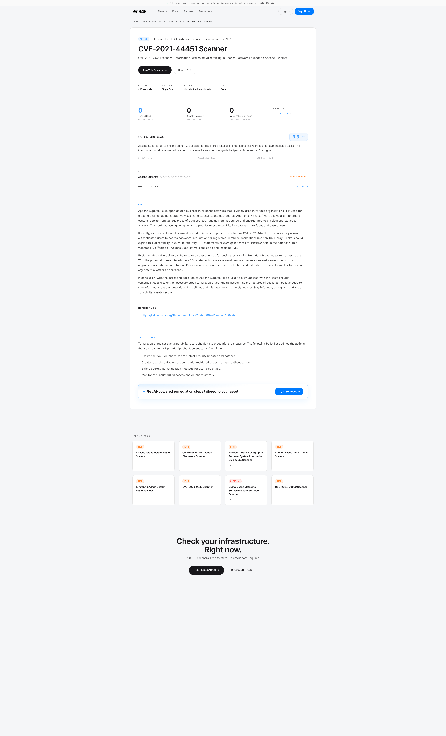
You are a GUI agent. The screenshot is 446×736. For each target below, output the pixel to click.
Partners (188, 11)
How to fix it (185, 70)
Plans (175, 11)
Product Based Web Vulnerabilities (162, 21)
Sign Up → (304, 11)
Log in (285, 11)
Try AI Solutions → (289, 391)
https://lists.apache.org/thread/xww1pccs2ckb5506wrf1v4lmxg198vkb (188, 315)
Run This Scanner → (155, 70)
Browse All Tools (241, 570)
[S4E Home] (139, 11)
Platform (162, 11)
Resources (205, 11)
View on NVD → (300, 186)
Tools (135, 21)
